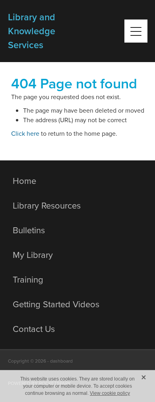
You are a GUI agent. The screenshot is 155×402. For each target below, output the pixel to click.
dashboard (61, 360)
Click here (25, 133)
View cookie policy (110, 393)
